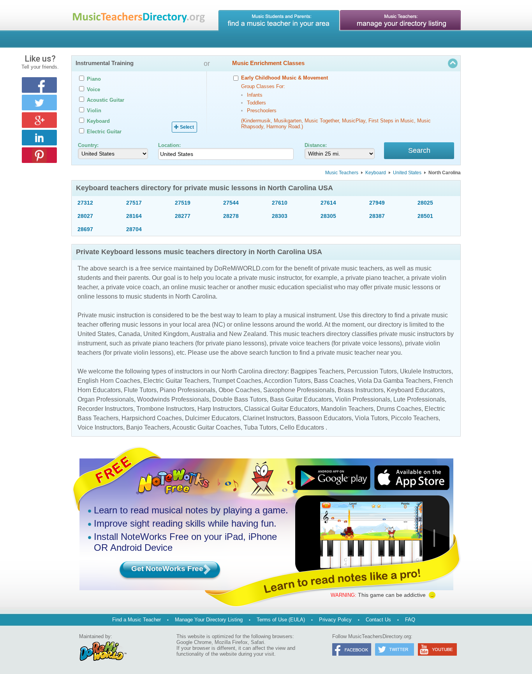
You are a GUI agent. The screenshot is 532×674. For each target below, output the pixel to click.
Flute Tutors (140, 390)
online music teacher (199, 287)
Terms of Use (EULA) (281, 620)
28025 (425, 203)
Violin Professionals (362, 399)
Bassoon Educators (325, 418)
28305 (328, 216)
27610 (279, 203)
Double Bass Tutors (239, 399)
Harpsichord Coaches (152, 418)
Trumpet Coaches (236, 380)
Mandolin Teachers (347, 408)
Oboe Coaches (239, 390)
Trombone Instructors (165, 408)
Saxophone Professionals (299, 390)
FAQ (410, 620)
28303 (279, 216)
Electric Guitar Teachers (176, 380)
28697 (85, 229)
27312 (85, 203)
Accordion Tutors (287, 380)
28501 (425, 216)
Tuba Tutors (260, 427)
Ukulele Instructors (425, 371)
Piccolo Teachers (415, 418)
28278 (231, 216)
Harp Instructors (219, 408)
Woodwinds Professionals (173, 399)
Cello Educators (302, 427)
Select (187, 127)
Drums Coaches (399, 408)
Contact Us (378, 620)
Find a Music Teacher (136, 620)
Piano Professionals (187, 390)
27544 (231, 203)
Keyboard (375, 172)
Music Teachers (341, 172)
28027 (85, 216)
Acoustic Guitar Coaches (206, 427)
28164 (134, 216)
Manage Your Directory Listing (209, 620)
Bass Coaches (334, 380)
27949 (377, 203)
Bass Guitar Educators (301, 399)
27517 (134, 203)
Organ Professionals (106, 399)
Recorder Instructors (105, 408)
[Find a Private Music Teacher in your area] (278, 20)
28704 (134, 229)
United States (407, 172)
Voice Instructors (100, 427)
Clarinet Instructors (268, 418)
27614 (328, 203)
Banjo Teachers (147, 427)
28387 (377, 216)
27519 (182, 203)
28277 (182, 216)
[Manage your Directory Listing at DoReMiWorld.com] (400, 20)
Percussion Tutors (372, 371)
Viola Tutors (371, 418)
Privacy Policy (335, 620)
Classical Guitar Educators (281, 408)
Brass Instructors (361, 390)
